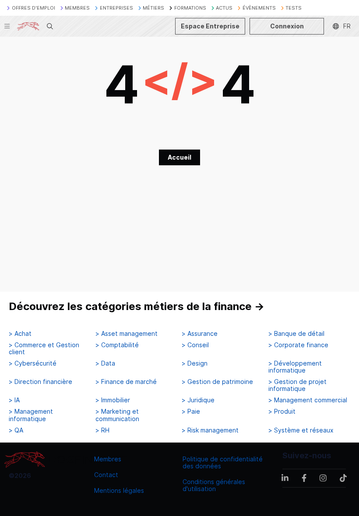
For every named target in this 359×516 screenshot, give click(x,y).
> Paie (191, 411)
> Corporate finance (298, 345)
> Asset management (126, 333)
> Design (195, 363)
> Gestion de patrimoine (217, 381)
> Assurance (200, 333)
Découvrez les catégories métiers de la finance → (136, 306)
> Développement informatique (295, 367)
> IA (14, 400)
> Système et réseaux (301, 430)
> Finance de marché (126, 381)
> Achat (20, 333)
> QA (16, 430)
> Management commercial (307, 400)
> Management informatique (31, 415)
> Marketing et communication (117, 415)
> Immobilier (112, 400)
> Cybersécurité (32, 363)
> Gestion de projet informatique (297, 385)
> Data (105, 363)
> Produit (282, 411)
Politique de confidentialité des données (223, 462)
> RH (102, 430)
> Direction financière (40, 381)
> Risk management (210, 430)
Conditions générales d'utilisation (214, 485)
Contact (106, 474)
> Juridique (198, 400)
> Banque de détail (296, 333)
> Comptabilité (117, 345)
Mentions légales (119, 490)
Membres (107, 459)
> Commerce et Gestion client (44, 349)
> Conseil (195, 345)
